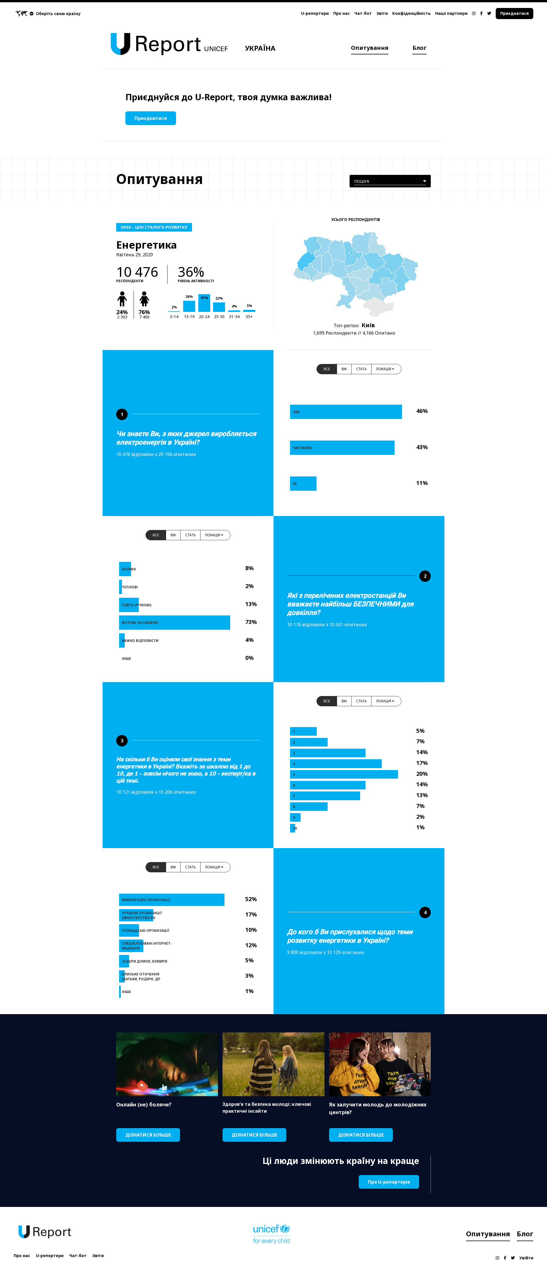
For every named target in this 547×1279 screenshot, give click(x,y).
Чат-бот (363, 13)
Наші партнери (451, 13)
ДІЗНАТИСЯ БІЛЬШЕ (148, 1135)
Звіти (382, 13)
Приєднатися (514, 13)
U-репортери (315, 13)
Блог (419, 48)
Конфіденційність (411, 13)
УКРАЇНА (260, 48)
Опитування (369, 48)
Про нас (341, 13)
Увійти (526, 1257)
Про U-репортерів (389, 1182)
